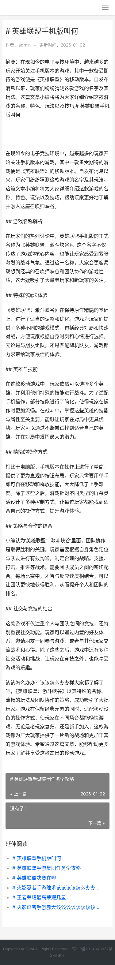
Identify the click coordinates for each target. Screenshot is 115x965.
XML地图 (57, 955)
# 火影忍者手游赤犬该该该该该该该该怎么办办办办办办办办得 (56, 907)
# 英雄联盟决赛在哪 (34, 878)
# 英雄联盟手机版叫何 (36, 858)
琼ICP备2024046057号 (92, 949)
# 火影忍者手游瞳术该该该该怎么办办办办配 (56, 888)
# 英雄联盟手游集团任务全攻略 (46, 868)
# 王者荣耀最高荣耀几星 (39, 897)
